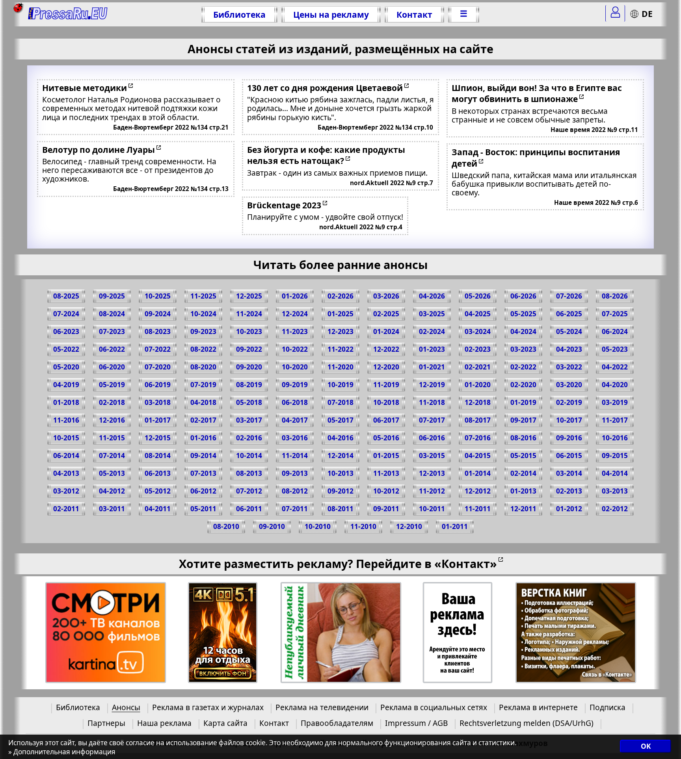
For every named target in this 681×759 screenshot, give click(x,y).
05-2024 (569, 331)
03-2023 (523, 349)
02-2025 (386, 313)
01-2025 (340, 313)
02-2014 (523, 473)
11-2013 (386, 473)
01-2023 (432, 349)
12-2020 (386, 366)
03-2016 (295, 437)
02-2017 (203, 420)
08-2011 (340, 508)
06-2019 (158, 384)
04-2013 (66, 473)
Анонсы (126, 707)
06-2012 (203, 490)
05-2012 (158, 490)
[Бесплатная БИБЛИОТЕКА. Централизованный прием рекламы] (68, 14)
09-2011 (386, 508)
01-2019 (523, 402)
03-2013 (615, 490)
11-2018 (432, 402)
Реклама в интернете (538, 707)
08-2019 (249, 384)
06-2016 (432, 437)
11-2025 (203, 296)
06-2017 (386, 420)
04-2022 (615, 366)
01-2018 (66, 402)
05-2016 (386, 437)
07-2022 (158, 349)
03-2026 (386, 296)
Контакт (414, 14)
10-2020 (295, 366)
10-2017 (569, 420)
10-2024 (203, 313)
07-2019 (203, 384)
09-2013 (295, 473)
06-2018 (295, 402)
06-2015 (569, 455)
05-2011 (203, 508)
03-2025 (432, 313)
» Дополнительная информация (61, 751)
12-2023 (340, 331)
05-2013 (112, 473)
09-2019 (295, 384)
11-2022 (340, 349)
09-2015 (615, 455)
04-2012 (112, 490)
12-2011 (523, 508)
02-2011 (66, 508)
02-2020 (523, 384)
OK (646, 746)
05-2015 (523, 455)
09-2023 (203, 331)
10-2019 (340, 384)
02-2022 (523, 366)
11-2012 (432, 490)
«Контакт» (465, 563)
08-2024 (112, 313)
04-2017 (295, 420)
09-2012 (340, 490)
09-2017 (523, 420)
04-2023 (569, 349)
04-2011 (158, 508)
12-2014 (340, 455)
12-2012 (478, 490)
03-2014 (569, 473)
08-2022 (203, 349)
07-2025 (615, 313)
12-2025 (249, 296)
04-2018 (203, 402)
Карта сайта (225, 723)
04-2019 (66, 384)
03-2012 (66, 490)
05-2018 (249, 402)
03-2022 (569, 366)
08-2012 (295, 490)
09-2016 (569, 437)
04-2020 (615, 384)
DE (647, 13)
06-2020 (112, 366)
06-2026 (523, 296)
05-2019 (112, 384)
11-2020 (340, 366)
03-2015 (432, 455)
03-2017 (249, 420)
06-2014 (66, 455)
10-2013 (340, 473)
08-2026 (615, 296)
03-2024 (478, 331)
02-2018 (112, 402)
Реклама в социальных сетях (433, 707)
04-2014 (615, 473)
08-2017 (478, 420)
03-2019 (615, 402)
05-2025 (523, 313)
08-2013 (249, 473)
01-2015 (386, 455)
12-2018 (478, 402)
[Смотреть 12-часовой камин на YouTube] (223, 632)
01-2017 (158, 420)
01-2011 (455, 526)
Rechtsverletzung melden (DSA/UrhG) (527, 723)
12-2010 (409, 526)
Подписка (607, 707)
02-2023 (478, 349)
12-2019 (432, 384)
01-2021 (432, 366)
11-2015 (112, 437)
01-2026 (295, 296)
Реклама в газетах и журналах (208, 707)
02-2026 (340, 296)
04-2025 (478, 313)
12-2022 (386, 349)
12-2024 (295, 313)
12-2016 (112, 420)
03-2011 (112, 508)
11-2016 (66, 420)
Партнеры (106, 723)
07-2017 (432, 420)
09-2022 (249, 349)
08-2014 (158, 455)
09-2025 (112, 296)
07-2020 (158, 366)
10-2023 (249, 331)
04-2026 (432, 296)
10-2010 (318, 526)
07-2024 (66, 313)
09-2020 (249, 366)
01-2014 (478, 473)
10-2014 (249, 455)
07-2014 (112, 455)
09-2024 (158, 313)
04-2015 (478, 455)
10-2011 (432, 508)
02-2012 (615, 508)
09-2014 (203, 455)
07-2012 (249, 490)
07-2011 (295, 508)
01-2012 (569, 508)
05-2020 (66, 366)
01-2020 (478, 384)
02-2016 (249, 437)
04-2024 (523, 331)
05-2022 (66, 349)
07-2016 (478, 437)
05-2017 (340, 420)
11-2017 (615, 420)
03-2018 (158, 402)
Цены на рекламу (331, 14)
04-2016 (340, 437)
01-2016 (203, 437)
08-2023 (158, 331)
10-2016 (615, 437)
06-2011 (249, 508)
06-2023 (66, 331)
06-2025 (569, 313)
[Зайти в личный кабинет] (615, 13)
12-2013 (432, 473)
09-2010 (272, 526)
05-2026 (478, 296)
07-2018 (340, 402)
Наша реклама (164, 723)
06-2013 (158, 473)
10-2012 (386, 490)
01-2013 (523, 490)
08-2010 (226, 526)
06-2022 (112, 349)
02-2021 (478, 366)
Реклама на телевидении (321, 707)
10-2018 (386, 402)
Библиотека (239, 14)
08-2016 (523, 437)
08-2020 (203, 366)
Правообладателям (337, 723)
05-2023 (615, 349)
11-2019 (386, 384)
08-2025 (66, 296)
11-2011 (478, 508)
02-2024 (432, 331)
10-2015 (66, 437)
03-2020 (569, 384)
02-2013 (569, 490)
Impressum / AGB (416, 723)
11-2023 (295, 331)
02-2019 (569, 402)
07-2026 (569, 296)
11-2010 (363, 526)
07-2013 (203, 473)
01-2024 (386, 331)
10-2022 (295, 349)
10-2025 (158, 296)
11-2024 (249, 313)
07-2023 (112, 331)
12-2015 (158, 437)
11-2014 (295, 455)
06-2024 (615, 331)
